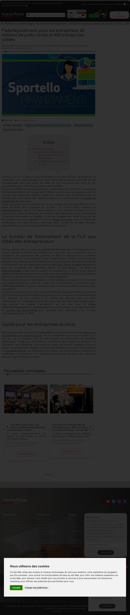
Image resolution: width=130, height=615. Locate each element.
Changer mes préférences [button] (36, 588)
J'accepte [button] (16, 588)
